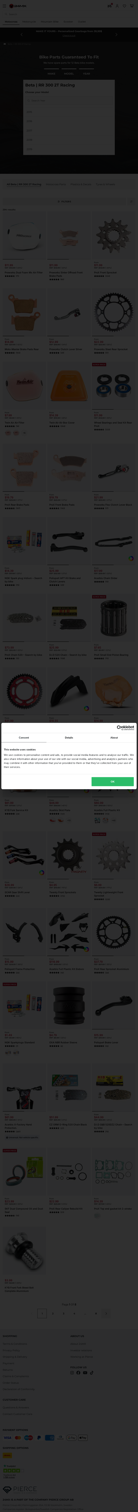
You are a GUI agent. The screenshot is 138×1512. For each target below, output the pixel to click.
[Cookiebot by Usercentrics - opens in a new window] (119, 727)
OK (113, 781)
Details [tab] (69, 737)
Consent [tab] (24, 737)
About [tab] (114, 737)
